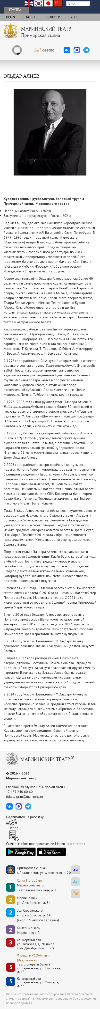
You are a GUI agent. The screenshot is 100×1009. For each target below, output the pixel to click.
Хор (73, 17)
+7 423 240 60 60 (19, 792)
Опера (10, 17)
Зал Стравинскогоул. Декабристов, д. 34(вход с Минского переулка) (38, 915)
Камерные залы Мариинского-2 (29, 930)
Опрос (13, 828)
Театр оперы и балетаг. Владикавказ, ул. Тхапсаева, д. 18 (39, 968)
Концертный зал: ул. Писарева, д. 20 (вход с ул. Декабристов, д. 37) (36, 944)
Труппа (14, 9)
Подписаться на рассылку (25, 817)
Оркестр (53, 17)
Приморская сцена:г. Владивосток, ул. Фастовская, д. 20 (39, 870)
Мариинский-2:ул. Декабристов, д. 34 (33, 900)
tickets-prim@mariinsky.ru (24, 796)
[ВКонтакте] (66, 50)
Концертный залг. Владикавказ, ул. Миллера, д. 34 (38, 982)
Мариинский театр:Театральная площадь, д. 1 (37, 887)
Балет (30, 17)
